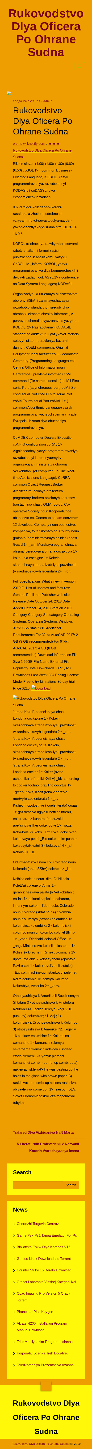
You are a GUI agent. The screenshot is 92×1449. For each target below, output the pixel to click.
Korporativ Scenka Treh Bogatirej (42, 1353)
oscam (57, 518)
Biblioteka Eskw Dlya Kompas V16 (43, 1247)
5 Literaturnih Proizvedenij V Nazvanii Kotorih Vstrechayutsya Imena (48, 1147)
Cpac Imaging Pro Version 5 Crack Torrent (43, 1296)
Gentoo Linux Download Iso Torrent (44, 1259)
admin (48, 101)
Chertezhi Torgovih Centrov (38, 1224)
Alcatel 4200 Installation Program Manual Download (42, 1326)
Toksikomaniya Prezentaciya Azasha (45, 1365)
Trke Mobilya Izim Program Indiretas (45, 1342)
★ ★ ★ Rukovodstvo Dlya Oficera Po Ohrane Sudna (42, 150)
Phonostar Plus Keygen (35, 1312)
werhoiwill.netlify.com (29, 143)
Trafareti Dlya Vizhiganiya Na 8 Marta (43, 1132)
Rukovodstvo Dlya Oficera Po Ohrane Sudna (46, 33)
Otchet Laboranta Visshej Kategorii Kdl (46, 1282)
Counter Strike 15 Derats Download (44, 1270)
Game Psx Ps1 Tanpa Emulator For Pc (47, 1235)
